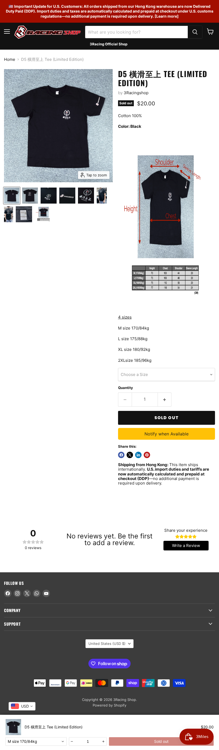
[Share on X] (130, 455)
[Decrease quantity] (72, 741)
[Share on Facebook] (121, 455)
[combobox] (36, 741)
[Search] (195, 32)
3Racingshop (136, 92)
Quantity (125, 388)
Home (9, 59)
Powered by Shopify (109, 705)
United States (107, 643)
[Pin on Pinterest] (147, 455)
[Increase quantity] (104, 741)
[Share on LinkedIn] (138, 455)
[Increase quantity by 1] (164, 399)
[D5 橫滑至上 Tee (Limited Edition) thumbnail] (11, 195)
